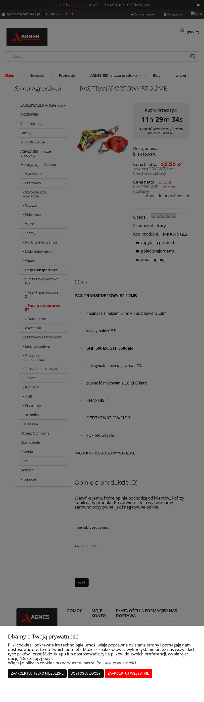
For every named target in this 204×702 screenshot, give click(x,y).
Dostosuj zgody (86, 673)
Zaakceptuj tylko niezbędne (37, 673)
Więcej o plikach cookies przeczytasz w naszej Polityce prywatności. (72, 663)
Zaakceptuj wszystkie (128, 673)
